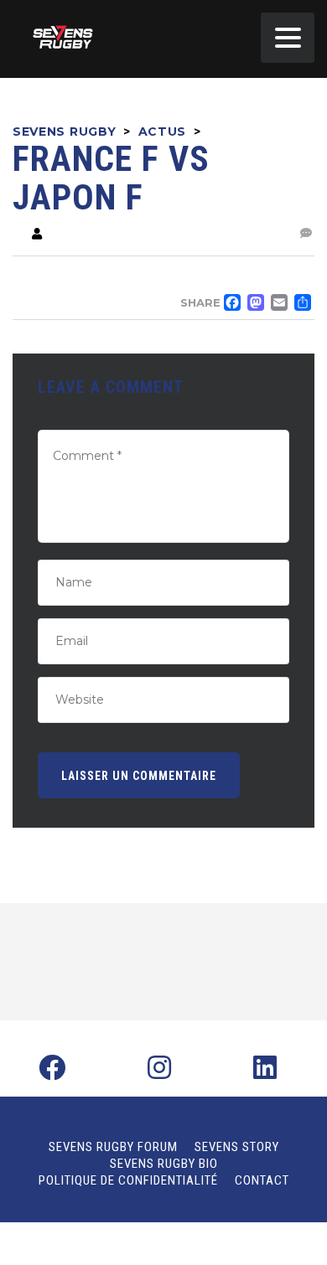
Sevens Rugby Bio (164, 1163)
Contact (262, 1180)
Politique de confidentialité (128, 1180)
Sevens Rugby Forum (113, 1146)
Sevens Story (237, 1146)
